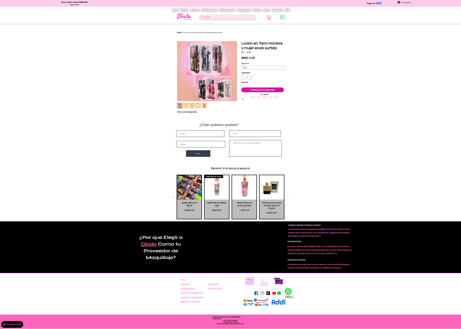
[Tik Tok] (268, 293)
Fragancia (245, 63)
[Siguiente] (287, 197)
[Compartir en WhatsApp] (242, 99)
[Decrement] (243, 77)
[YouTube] (274, 293)
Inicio (179, 32)
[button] (269, 17)
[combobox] (262, 67)
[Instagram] (262, 293)
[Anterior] (173, 197)
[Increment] (250, 77)
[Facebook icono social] (256, 293)
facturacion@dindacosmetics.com (230, 324)
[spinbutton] (247, 77)
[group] (230, 197)
